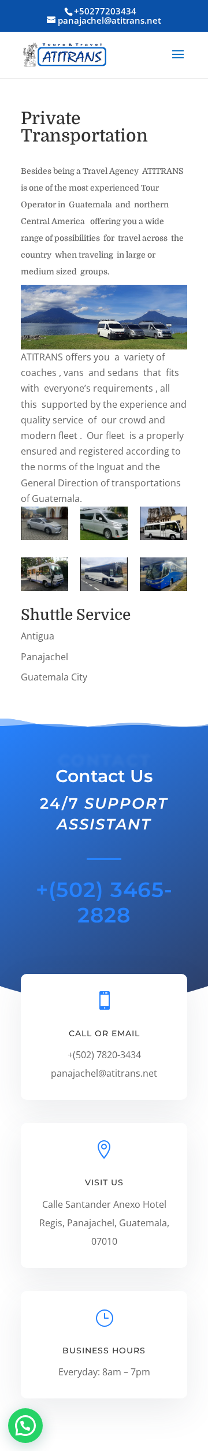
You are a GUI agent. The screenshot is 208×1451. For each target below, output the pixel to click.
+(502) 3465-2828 (104, 902)
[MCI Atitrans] (104, 576)
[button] (25, 1425)
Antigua (37, 636)
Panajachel (44, 656)
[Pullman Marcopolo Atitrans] (163, 576)
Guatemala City (54, 677)
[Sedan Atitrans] (44, 526)
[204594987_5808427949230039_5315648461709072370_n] (104, 526)
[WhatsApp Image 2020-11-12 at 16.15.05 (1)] (44, 576)
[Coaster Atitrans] (163, 526)
